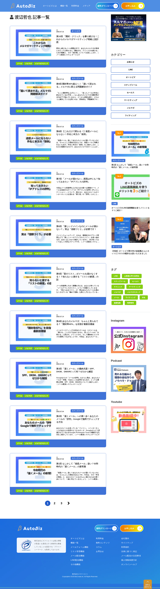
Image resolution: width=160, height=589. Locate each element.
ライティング (130, 115)
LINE (130, 70)
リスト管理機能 (77, 551)
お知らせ (130, 62)
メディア (86, 6)
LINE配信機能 (77, 560)
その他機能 (75, 564)
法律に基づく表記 (129, 551)
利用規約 (125, 547)
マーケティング (130, 100)
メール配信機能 (77, 556)
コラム (99, 547)
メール (19, 63)
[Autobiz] (23, 5)
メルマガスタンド (41, 63)
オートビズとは (50, 6)
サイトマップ (127, 543)
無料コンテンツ (103, 543)
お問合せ (100, 551)
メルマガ (28, 63)
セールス (130, 93)
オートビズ (130, 77)
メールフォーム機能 (79, 547)
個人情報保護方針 (129, 560)
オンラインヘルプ (129, 564)
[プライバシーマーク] (26, 545)
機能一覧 (64, 6)
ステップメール (130, 85)
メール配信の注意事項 (131, 556)
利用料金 (75, 6)
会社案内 (125, 538)
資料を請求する (147, 586)
